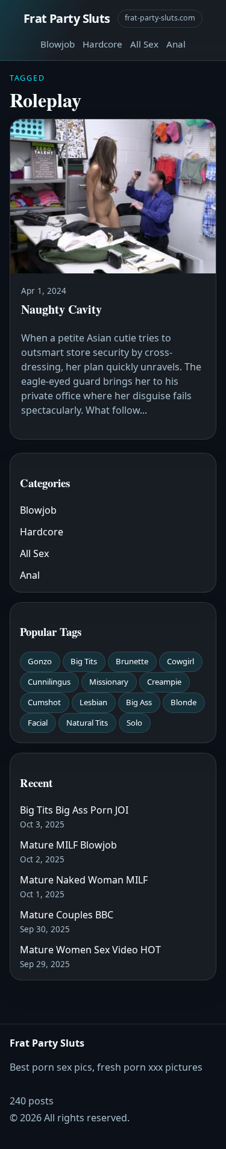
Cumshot (44, 702)
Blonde (183, 702)
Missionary (108, 681)
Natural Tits (87, 722)
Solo (134, 722)
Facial (38, 722)
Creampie (164, 681)
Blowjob (57, 44)
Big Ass (139, 702)
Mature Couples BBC (66, 914)
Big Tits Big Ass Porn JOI (74, 810)
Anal (176, 44)
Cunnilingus (49, 681)
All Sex (144, 44)
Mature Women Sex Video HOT (90, 949)
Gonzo (40, 661)
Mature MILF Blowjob (68, 845)
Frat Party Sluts (67, 18)
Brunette (132, 661)
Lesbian (93, 702)
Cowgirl (180, 661)
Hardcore (102, 44)
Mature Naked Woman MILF (84, 879)
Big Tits (84, 661)
